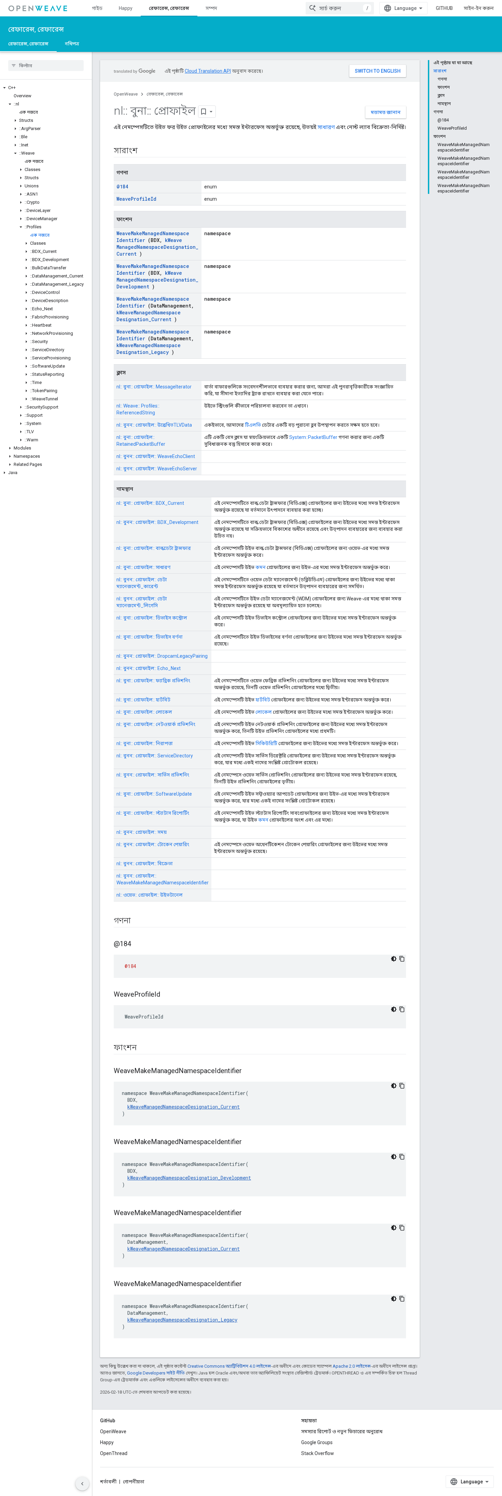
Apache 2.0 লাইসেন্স (352, 1366)
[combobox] (340, 8)
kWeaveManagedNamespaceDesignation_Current (157, 247)
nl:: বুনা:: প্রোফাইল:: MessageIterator (154, 386)
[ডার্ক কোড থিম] (394, 959)
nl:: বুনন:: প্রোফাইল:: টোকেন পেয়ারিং (152, 844)
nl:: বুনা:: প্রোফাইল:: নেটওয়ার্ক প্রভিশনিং (155, 724)
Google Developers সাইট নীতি (156, 1373)
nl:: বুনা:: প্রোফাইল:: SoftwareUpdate (154, 794)
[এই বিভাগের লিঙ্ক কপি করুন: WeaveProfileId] (169, 995)
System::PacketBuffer (313, 437)
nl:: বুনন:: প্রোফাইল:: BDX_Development (157, 522)
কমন (260, 567)
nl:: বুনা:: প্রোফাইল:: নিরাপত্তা (144, 743)
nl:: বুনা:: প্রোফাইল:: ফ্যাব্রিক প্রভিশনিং (153, 680)
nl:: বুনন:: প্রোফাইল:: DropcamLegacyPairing (162, 656)
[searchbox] (46, 65)
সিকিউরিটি (266, 743)
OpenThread (113, 1453)
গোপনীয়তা (133, 1481)
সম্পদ (211, 8)
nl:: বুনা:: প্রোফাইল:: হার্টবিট (143, 699)
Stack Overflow (317, 1453)
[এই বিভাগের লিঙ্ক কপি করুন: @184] (140, 944)
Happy (126, 8)
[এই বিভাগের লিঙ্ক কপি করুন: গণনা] (139, 921)
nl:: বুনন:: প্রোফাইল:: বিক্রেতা (144, 863)
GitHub (444, 8)
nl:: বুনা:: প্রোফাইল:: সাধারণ (143, 567)
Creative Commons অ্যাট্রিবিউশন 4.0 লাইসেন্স (229, 1366)
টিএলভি (253, 425)
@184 (122, 186)
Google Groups (317, 1442)
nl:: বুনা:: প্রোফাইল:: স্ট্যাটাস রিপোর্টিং (152, 813)
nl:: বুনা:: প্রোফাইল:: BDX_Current (150, 503)
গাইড (97, 8)
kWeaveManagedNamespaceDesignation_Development (157, 280)
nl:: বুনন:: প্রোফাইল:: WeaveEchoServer (156, 468)
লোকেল (263, 712)
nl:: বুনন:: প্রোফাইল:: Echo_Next (148, 668)
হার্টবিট (262, 699)
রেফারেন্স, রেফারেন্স (169, 8)
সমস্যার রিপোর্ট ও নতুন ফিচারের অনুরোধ (341, 1431)
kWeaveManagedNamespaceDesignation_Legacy (148, 348)
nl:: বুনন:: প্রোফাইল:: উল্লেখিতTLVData (154, 425)
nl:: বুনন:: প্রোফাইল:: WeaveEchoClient (155, 456)
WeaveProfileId (136, 199)
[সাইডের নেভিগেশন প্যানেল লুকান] (82, 1484)
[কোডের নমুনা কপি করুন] (402, 959)
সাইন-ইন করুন (479, 8)
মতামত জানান (386, 112)
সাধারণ (326, 127)
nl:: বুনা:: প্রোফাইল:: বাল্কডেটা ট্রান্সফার (153, 548)
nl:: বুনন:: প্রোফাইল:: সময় (141, 832)
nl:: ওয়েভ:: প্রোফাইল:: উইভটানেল (149, 895)
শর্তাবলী (108, 1481)
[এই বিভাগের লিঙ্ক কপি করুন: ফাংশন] (145, 1048)
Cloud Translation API (208, 71)
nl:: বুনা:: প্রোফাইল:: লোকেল (144, 712)
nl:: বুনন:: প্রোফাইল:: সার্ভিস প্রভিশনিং (152, 775)
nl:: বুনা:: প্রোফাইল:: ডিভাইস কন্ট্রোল (151, 618)
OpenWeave (126, 94)
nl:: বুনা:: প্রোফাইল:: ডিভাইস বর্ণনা (149, 637)
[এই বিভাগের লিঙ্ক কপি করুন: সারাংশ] (146, 151)
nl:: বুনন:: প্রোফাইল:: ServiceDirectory (154, 755)
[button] (46, 88)
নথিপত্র (72, 43)
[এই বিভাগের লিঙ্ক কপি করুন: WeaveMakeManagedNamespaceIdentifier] (250, 1071)
